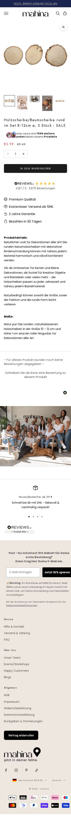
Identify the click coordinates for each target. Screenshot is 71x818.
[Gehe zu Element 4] (47, 103)
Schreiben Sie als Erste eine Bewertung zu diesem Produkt (35, 375)
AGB (6, 695)
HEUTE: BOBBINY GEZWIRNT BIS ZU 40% (35, 3)
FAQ (6, 640)
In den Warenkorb (35, 168)
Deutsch (57, 780)
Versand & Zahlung (17, 633)
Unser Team (12, 658)
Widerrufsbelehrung (17, 708)
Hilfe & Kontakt (14, 627)
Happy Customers (16, 671)
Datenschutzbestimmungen (21, 605)
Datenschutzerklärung (19, 715)
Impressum (12, 702)
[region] (35, 498)
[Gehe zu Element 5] (59, 100)
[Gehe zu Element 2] (22, 102)
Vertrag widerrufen (21, 735)
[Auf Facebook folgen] (6, 770)
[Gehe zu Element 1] (9, 100)
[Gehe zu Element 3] (34, 99)
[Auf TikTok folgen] (37, 770)
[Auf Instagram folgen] (16, 770)
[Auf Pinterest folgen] (26, 770)
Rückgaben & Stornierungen (23, 721)
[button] (35, 374)
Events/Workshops (16, 664)
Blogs (7, 677)
